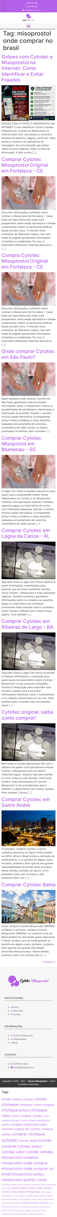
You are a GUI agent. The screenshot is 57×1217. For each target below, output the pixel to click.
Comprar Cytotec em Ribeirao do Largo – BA (27, 624)
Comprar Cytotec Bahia (28, 885)
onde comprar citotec (24, 1188)
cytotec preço (29, 1146)
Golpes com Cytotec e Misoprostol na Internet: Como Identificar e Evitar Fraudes (27, 68)
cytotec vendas (39, 1152)
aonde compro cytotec (18, 1099)
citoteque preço (15, 1110)
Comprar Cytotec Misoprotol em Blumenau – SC (21, 444)
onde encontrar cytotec (35, 1202)
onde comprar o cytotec (43, 1196)
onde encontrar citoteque (11, 1203)
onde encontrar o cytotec (28, 1207)
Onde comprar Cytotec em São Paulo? (28, 354)
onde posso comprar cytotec (19, 1210)
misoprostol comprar (20, 1157)
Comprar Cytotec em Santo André (26, 802)
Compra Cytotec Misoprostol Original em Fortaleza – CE (25, 261)
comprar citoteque (28, 1134)
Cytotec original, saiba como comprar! (27, 715)
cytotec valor (13, 1152)
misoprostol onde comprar (25, 1163)
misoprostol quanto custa (24, 1179)
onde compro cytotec (10, 1199)
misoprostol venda (38, 1185)
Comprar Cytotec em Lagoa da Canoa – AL (26, 533)
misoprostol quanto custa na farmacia (16, 1185)
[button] (28, 26)
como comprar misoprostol (35, 1120)
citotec (41, 1099)
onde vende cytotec (36, 1214)
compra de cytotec (27, 1129)
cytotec (9, 1140)
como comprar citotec (26, 1116)
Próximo (49, 961)
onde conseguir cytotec (28, 1199)
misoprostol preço (28, 1174)
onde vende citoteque (19, 1214)
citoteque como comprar (36, 1105)
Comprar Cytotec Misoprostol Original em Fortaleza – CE (25, 165)
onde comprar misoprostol (25, 1191)
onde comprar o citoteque (24, 1196)
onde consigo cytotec (45, 1199)
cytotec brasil (28, 1140)
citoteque (10, 1104)
